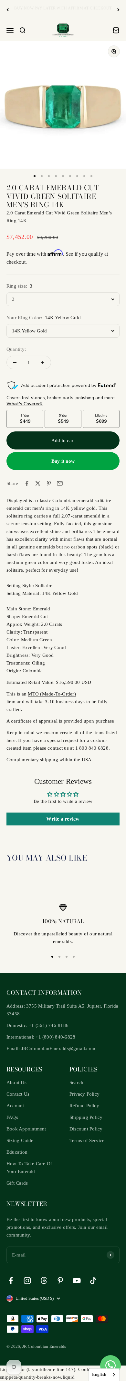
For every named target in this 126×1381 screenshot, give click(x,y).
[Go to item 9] (91, 176)
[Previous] (7, 9)
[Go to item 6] (70, 176)
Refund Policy (84, 1105)
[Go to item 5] (63, 176)
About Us (16, 1082)
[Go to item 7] (77, 176)
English (99, 1374)
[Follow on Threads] (43, 1280)
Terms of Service (87, 1140)
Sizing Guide (20, 1140)
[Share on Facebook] (26, 483)
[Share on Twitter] (37, 483)
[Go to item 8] (84, 176)
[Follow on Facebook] (10, 1280)
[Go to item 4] (56, 176)
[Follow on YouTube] (76, 1280)
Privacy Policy (84, 1094)
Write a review (62, 819)
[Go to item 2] (42, 176)
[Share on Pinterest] (48, 483)
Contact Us (17, 1094)
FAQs (12, 1117)
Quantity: (16, 349)
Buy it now (63, 461)
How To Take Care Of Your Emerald (29, 1167)
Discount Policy (85, 1128)
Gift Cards (17, 1183)
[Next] (118, 9)
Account (15, 1105)
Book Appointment (26, 1128)
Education (16, 1152)
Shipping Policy (85, 1117)
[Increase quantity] (43, 362)
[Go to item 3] (49, 176)
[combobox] (104, 1374)
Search (76, 1082)
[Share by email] (59, 483)
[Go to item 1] (35, 176)
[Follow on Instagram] (27, 1280)
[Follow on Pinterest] (60, 1280)
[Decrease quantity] (15, 362)
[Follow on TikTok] (93, 1280)
